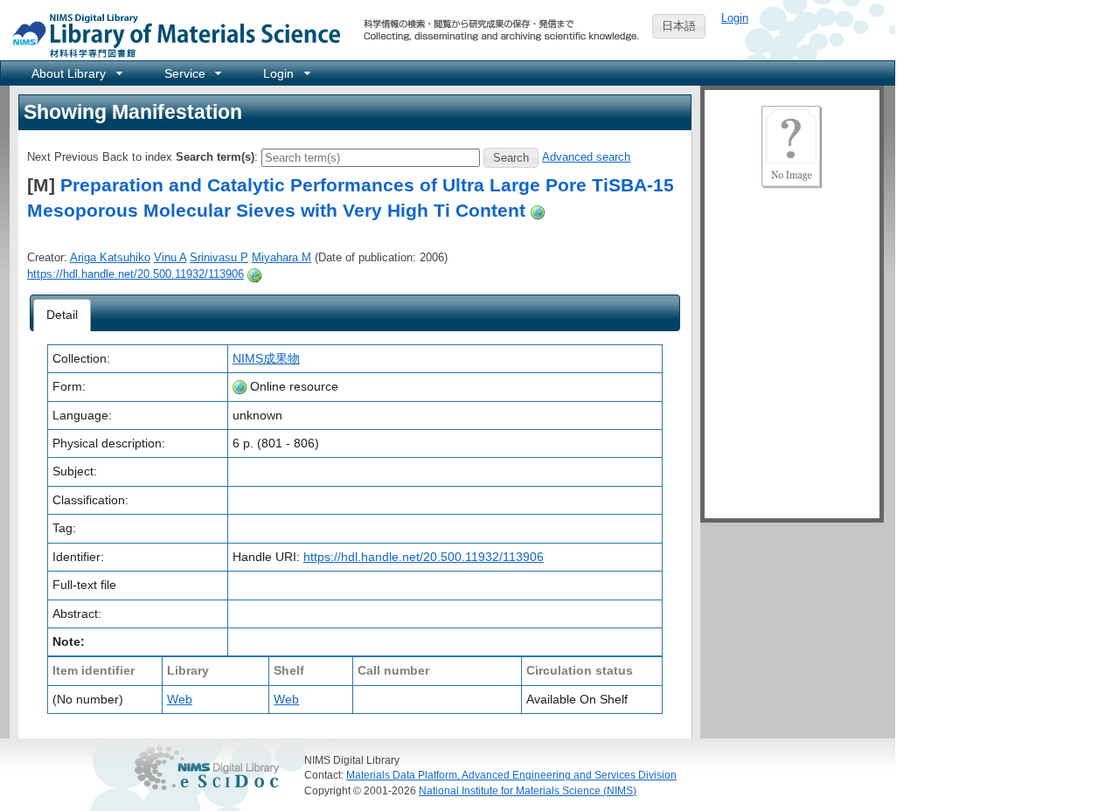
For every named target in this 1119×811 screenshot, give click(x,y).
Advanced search (586, 156)
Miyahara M (281, 257)
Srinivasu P (219, 257)
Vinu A (170, 257)
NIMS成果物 (266, 358)
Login (734, 17)
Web (179, 699)
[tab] (62, 315)
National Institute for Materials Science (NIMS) (527, 790)
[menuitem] (75, 73)
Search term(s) (215, 156)
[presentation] (62, 315)
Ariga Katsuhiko (110, 257)
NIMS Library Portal (171, 34)
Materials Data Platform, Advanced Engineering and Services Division (511, 774)
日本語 (679, 25)
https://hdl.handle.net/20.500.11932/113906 (135, 274)
